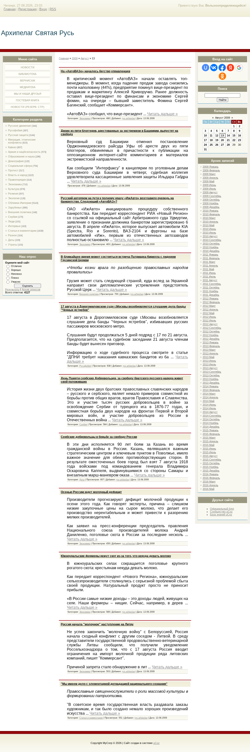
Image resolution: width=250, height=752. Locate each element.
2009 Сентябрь (212, 196)
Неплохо (16, 273)
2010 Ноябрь (211, 247)
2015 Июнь (209, 448)
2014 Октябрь (211, 419)
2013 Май (208, 357)
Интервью (14, 226)
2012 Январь (211, 298)
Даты (11, 239)
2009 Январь (211, 166)
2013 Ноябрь (211, 379)
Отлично (16, 266)
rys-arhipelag (128, 118)
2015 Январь (211, 430)
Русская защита (18, 135)
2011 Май (208, 269)
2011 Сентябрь (212, 283)
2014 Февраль (211, 390)
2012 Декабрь (211, 338)
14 (228, 135)
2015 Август (210, 455)
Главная (10, 9)
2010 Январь (211, 210)
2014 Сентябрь (212, 415)
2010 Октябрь (211, 243)
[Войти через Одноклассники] (222, 76)
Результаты (12, 289)
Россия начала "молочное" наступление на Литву (97, 624)
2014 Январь (211, 386)
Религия (13, 193)
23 (239, 140)
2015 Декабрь (211, 470)
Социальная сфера (20, 165)
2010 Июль (209, 232)
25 (211, 144)
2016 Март (209, 481)
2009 (75, 58)
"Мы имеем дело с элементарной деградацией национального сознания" (114, 684)
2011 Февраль (211, 258)
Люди (11, 221)
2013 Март (209, 349)
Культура (13, 188)
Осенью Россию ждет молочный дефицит (91, 492)
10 (205, 135)
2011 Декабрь (211, 294)
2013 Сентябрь (212, 371)
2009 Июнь (209, 185)
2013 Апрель (210, 353)
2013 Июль (209, 364)
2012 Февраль (211, 302)
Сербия (12, 216)
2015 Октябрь (211, 463)
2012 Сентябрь (212, 327)
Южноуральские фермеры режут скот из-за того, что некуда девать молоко (116, 556)
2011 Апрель (210, 265)
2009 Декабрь (211, 207)
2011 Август (210, 280)
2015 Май (208, 444)
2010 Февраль (211, 214)
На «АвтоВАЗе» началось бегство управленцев (95, 71)
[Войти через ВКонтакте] (214, 67)
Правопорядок (17, 179)
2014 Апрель (210, 397)
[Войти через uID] (205, 67)
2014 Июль (209, 408)
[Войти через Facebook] (222, 67)
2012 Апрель (210, 309)
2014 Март (209, 393)
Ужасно (15, 281)
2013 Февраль (211, 346)
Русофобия (15, 130)
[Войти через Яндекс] (230, 67)
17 (205, 140)
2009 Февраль (211, 170)
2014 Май (208, 401)
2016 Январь (211, 474)
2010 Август (210, 236)
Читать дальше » (162, 114)
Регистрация (27, 9)
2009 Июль (209, 188)
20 (222, 140)
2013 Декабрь (211, 382)
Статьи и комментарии (22, 230)
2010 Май (208, 225)
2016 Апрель (210, 485)
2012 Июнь (209, 316)
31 (205, 149)
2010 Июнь (209, 228)
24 (205, 144)
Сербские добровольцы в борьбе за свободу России (99, 437)
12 (216, 135)
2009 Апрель (210, 177)
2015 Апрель (210, 441)
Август (85, 58)
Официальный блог (222, 508)
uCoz (156, 743)
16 (239, 135)
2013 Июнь (209, 360)
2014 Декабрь (211, 426)
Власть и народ (17, 175)
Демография (16, 161)
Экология (14, 198)
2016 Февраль (211, 477)
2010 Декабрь (211, 250)
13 (222, 135)
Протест (13, 170)
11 (211, 135)
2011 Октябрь (211, 287)
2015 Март (209, 437)
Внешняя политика (19, 212)
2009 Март (209, 174)
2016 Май (208, 488)
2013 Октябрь (211, 375)
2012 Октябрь (211, 331)
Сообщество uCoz (221, 511)
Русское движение (19, 125)
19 (216, 140)
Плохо (15, 277)
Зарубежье (15, 207)
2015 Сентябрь (212, 459)
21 (228, 140)
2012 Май (208, 313)
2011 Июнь (209, 272)
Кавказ (12, 147)
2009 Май (208, 181)
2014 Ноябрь (211, 423)
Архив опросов (31, 289)
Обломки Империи (19, 202)
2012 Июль (209, 320)
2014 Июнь (209, 404)
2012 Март (209, 305)
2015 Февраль (211, 434)
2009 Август (210, 192)
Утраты (12, 244)
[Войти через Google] (239, 68)
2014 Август (210, 412)
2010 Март (209, 217)
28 (228, 144)
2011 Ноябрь (210, 291)
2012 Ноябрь (211, 335)
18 (211, 140)
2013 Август (210, 368)
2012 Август (210, 324)
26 (216, 144)
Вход (43, 9)
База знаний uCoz (221, 514)
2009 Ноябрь (211, 203)
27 (222, 144)
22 (233, 140)
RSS (53, 9)
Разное (12, 235)
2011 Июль (209, 276)
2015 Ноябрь (211, 466)
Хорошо (16, 269)
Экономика (15, 184)
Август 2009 (222, 117)
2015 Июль (209, 452)
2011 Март (209, 261)
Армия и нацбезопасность (24, 151)
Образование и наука (21, 156)
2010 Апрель (210, 221)
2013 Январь (211, 342)
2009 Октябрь (211, 199)
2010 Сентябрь (212, 239)
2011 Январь (210, 254)
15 (233, 135)
